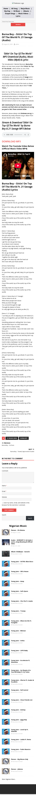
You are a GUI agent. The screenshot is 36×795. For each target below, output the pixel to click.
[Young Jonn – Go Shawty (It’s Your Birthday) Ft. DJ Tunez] (6, 674)
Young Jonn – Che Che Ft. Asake (22, 601)
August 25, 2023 (8, 44)
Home (6, 8)
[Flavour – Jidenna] (6, 773)
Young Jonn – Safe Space (19, 591)
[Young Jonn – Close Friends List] (6, 704)
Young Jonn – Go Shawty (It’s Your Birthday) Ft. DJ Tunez (21, 671)
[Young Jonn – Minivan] (6, 634)
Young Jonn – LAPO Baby (19, 650)
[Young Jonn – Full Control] (6, 694)
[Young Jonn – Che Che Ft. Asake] (6, 605)
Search (4, 515)
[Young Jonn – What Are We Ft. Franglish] (6, 625)
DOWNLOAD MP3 (11, 141)
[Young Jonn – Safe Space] (6, 595)
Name (4, 486)
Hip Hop (7, 11)
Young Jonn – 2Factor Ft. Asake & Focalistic (22, 681)
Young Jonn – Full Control (19, 690)
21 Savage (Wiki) (12, 438)
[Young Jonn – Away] (6, 585)
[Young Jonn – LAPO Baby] (6, 654)
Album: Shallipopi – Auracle (20, 552)
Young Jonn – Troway (18, 611)
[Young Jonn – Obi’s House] (6, 575)
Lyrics (18, 16)
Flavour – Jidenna (17, 769)
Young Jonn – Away (17, 581)
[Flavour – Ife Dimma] (6, 534)
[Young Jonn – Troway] (6, 615)
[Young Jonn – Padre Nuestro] (6, 753)
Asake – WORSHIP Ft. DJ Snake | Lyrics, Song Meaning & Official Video (22, 542)
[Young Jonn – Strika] (6, 644)
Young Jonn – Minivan (18, 631)
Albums (26, 11)
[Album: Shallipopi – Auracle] (6, 555)
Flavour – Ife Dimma (18, 530)
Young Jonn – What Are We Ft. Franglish (21, 622)
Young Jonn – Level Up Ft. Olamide (19, 730)
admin (17, 44)
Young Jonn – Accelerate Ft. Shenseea (20, 661)
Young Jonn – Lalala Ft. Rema (21, 739)
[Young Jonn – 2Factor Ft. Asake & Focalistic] (6, 684)
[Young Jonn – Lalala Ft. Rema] (6, 743)
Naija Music (25, 8)
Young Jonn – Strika (17, 641)
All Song (14, 8)
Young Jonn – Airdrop (18, 710)
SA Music (16, 11)
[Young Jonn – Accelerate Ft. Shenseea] (6, 664)
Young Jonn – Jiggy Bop (19, 720)
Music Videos (23, 13)
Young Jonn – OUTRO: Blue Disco (22, 561)
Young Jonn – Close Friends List (21, 700)
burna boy (23, 438)
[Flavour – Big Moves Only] (6, 763)
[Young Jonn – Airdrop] (6, 714)
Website (4, 497)
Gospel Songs (10, 13)
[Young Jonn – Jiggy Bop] (6, 723)
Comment (5, 471)
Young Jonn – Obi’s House (19, 571)
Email (4, 491)
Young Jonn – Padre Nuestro (20, 749)
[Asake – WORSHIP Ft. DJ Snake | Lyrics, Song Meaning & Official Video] (6, 544)
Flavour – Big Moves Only (19, 759)
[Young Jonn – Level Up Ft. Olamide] (6, 733)
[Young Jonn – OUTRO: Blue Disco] (6, 565)
